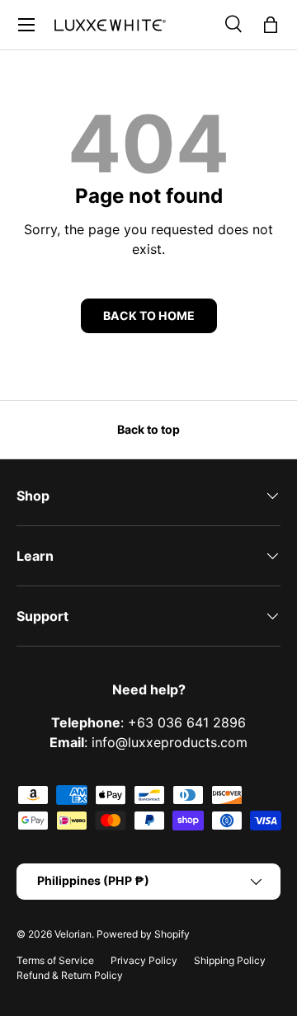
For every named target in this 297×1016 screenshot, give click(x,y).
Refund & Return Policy (69, 975)
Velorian (73, 934)
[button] (270, 25)
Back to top (148, 429)
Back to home (149, 315)
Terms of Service (55, 960)
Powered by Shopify (143, 934)
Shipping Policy (230, 960)
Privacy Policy (144, 960)
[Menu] (26, 25)
